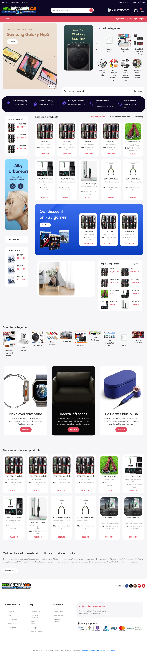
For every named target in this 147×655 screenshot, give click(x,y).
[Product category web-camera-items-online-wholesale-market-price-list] (23, 342)
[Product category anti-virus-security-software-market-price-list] (113, 70)
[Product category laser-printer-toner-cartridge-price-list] (95, 336)
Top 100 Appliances (35, 623)
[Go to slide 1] (49, 86)
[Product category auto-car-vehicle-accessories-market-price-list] (125, 70)
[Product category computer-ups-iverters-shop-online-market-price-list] (66, 339)
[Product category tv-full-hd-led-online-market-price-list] (81, 339)
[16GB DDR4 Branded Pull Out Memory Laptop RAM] (11, 149)
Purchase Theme (57, 621)
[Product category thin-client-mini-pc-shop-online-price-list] (109, 339)
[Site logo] (19, 10)
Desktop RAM (45, 144)
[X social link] (131, 586)
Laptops (34, 628)
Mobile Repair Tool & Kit (45, 183)
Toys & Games (36, 632)
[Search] (91, 10)
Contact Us (12, 627)
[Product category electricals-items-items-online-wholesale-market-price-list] (104, 44)
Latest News (58, 616)
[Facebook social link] (127, 586)
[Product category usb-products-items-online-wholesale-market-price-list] (52, 339)
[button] (6, 56)
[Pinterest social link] (143, 586)
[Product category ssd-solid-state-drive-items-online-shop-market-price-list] (138, 338)
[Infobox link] (118, 10)
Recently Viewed (37, 612)
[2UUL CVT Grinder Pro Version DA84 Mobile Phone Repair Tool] (45, 169)
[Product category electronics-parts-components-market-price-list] (119, 44)
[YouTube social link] (139, 586)
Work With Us (13, 624)
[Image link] (16, 586)
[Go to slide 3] (53, 86)
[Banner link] (78, 48)
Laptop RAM (89, 144)
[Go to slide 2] (51, 86)
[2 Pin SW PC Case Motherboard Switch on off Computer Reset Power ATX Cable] (133, 131)
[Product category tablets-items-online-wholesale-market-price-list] (124, 339)
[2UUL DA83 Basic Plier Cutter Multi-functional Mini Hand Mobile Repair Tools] (111, 169)
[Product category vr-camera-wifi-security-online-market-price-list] (38, 339)
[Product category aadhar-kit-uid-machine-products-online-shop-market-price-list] (102, 68)
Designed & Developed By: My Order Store (97, 650)
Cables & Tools (133, 145)
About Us (11, 612)
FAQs (10, 616)
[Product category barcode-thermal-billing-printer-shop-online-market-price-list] (137, 69)
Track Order (58, 612)
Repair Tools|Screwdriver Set (109, 522)
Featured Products (34, 617)
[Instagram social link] (135, 586)
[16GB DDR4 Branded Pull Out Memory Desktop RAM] (11, 127)
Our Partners (12, 620)
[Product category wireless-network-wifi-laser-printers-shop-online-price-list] (9, 344)
